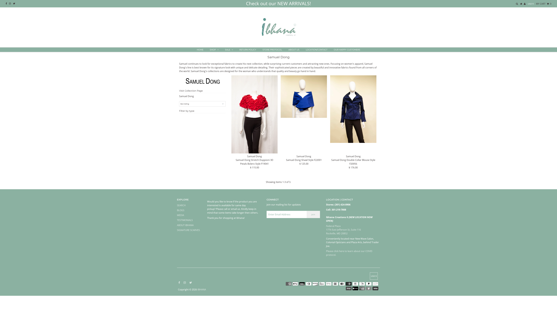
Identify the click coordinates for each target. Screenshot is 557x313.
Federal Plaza (333, 226)
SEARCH (181, 205)
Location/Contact (316, 49)
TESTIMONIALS (185, 220)
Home (200, 49)
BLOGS (180, 210)
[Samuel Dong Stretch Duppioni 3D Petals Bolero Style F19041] (254, 114)
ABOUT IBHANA (185, 225)
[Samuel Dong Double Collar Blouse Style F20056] (353, 109)
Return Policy (247, 49)
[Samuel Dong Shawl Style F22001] (304, 96)
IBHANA (202, 289)
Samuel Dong (186, 96)
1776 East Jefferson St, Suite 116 (343, 229)
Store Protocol (272, 49)
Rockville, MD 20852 (337, 233)
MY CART (543, 3)
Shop (213, 49)
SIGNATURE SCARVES (188, 230)
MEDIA (180, 215)
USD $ (531, 3)
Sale (227, 49)
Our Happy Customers (347, 49)
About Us (293, 49)
